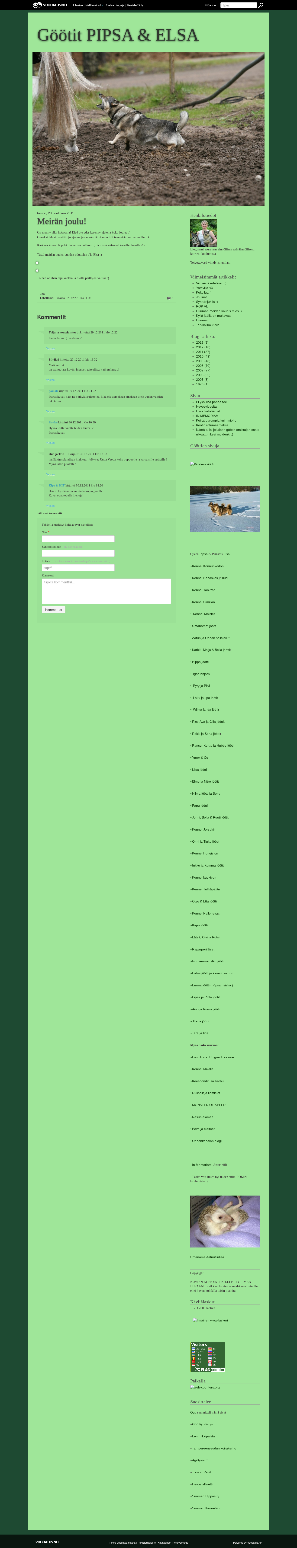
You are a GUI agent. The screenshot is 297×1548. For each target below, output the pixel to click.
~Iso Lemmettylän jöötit (207, 961)
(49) (203, 356)
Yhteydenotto (180, 1542)
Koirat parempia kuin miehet (216, 420)
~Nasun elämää (201, 1117)
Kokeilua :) (204, 292)
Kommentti (48, 575)
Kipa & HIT (57, 485)
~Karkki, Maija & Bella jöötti (210, 650)
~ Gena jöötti (199, 1021)
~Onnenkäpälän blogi (206, 1141)
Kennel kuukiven (204, 877)
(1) (202, 384)
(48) (203, 361)
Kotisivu (76, 561)
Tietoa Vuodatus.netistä (122, 1542)
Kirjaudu (210, 5)
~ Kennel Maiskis (202, 614)
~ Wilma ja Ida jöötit (204, 709)
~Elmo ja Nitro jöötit (204, 781)
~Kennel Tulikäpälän (205, 889)
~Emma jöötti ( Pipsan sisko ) (211, 985)
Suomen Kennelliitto (206, 1508)
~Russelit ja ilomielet (205, 1093)
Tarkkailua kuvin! (208, 325)
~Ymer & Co (199, 757)
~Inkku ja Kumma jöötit (207, 865)
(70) (203, 366)
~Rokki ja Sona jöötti (205, 734)
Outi (193, 1412)
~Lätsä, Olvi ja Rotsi (205, 937)
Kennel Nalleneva (205, 913)
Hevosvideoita (206, 406)
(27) (203, 352)
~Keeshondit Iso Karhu (207, 1081)
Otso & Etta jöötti (204, 901)
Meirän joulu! (62, 221)
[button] (103, 5)
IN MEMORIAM (207, 416)
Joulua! (201, 297)
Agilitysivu (199, 1460)
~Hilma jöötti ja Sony (205, 793)
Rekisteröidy (135, 5)
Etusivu (78, 5)
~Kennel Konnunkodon (207, 566)
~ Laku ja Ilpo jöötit (204, 698)
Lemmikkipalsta (203, 1436)
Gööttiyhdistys (202, 1424)
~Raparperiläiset (202, 949)
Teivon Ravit (202, 1472)
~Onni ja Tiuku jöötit (204, 841)
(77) (203, 370)
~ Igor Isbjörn (200, 674)
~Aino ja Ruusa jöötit (205, 1009)
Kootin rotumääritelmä (212, 425)
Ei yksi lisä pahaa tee (211, 402)
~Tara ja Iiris (199, 1033)
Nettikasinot (93, 5)
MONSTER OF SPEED (209, 1105)
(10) (203, 347)
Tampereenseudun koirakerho (214, 1448)
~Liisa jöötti (198, 769)
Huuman (202, 320)
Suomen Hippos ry (205, 1496)
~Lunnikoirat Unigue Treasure (212, 1057)
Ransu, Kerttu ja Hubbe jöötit (213, 745)
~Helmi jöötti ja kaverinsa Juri (211, 973)
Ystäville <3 (204, 288)
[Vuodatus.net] (48, 1542)
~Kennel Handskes (204, 578)
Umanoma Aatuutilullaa (207, 1257)
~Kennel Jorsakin (203, 829)
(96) (203, 375)
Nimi (45, 532)
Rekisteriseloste (147, 1542)
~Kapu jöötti (199, 925)
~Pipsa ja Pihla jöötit (205, 997)
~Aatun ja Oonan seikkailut (209, 638)
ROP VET (203, 306)
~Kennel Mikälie (201, 1069)
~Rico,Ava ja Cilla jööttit (207, 721)
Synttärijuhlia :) (207, 302)
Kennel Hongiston (205, 853)
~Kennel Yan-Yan (203, 590)
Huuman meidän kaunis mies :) (219, 311)
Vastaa (50, 348)
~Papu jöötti (199, 805)
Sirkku (53, 422)
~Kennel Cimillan (202, 602)
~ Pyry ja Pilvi (200, 686)
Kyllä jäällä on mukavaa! (214, 315)
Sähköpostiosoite (62, 546)
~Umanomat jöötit (203, 626)
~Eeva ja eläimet (202, 1129)
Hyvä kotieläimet (208, 411)
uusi (225, 578)
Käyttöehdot (164, 1542)
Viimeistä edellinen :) (211, 283)
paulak (53, 391)
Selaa (115, 5)
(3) (202, 342)
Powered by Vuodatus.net (247, 1542)
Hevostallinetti (202, 1484)
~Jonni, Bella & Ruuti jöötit (209, 817)
